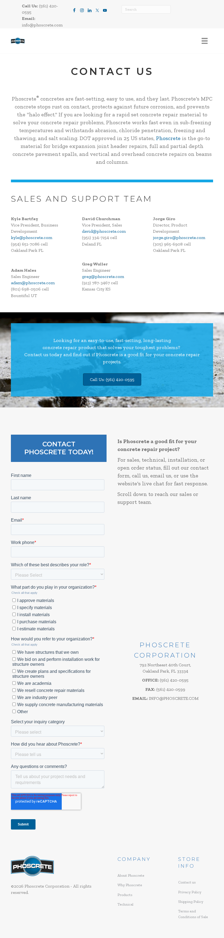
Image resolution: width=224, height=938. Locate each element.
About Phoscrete (130, 875)
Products (124, 894)
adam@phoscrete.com (33, 282)
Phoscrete (168, 138)
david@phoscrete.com (104, 231)
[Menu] (204, 41)
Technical (125, 904)
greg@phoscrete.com (103, 276)
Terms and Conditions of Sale (193, 914)
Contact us (36, 355)
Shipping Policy (190, 901)
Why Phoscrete (129, 885)
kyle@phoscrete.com (31, 237)
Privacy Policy (189, 892)
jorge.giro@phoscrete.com (179, 237)
